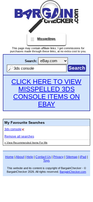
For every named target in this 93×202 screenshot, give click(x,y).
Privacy (58, 157)
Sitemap (72, 157)
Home (9, 157)
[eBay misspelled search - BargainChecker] (46, 32)
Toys (46, 160)
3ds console (12, 129)
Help (29, 157)
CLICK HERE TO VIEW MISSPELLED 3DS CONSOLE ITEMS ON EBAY (46, 93)
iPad (83, 157)
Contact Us (43, 157)
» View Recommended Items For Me (26, 142)
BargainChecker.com (73, 171)
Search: (31, 61)
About (20, 157)
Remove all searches (19, 136)
